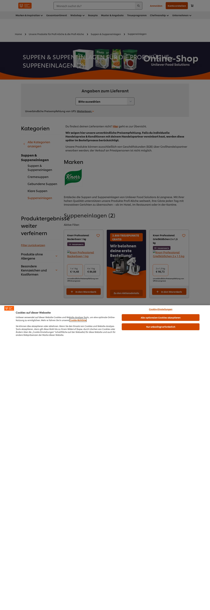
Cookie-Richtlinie (78, 320)
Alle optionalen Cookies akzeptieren (161, 317)
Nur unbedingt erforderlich (160, 326)
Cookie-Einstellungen (160, 309)
